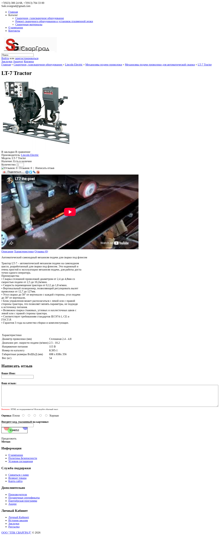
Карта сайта (15, 481)
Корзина (29, 61)
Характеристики (24, 251)
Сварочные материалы (28, 24)
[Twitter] (31, 172)
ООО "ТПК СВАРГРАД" (16, 532)
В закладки (8, 151)
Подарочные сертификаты (24, 497)
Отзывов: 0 (25, 168)
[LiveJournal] (34, 172)
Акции (12, 503)
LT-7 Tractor (205, 64)
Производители (17, 494)
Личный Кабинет (18, 517)
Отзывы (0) (41, 251)
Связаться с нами (18, 474)
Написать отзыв (44, 168)
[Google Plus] (38, 172)
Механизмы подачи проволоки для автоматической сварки (160, 64)
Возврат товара (17, 478)
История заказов (18, 520)
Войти (5, 58)
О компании (15, 27)
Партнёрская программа (22, 500)
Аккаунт (18, 61)
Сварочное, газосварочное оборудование (39, 18)
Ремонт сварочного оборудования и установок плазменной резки (54, 21)
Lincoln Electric (74, 64)
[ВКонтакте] (27, 172)
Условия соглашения (20, 461)
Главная (13, 11)
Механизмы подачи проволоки (103, 64)
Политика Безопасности (22, 458)
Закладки (6, 61)
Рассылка (14, 526)
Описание (7, 251)
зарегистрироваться (26, 58)
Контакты (14, 30)
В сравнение (22, 151)
